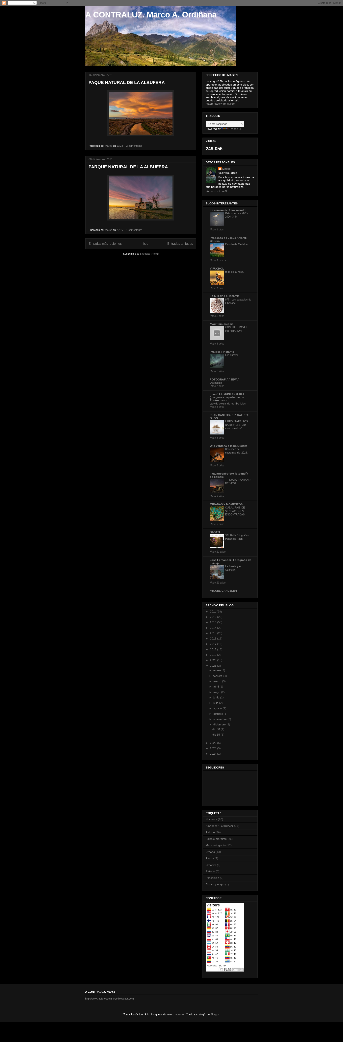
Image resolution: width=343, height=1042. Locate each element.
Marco (226, 168)
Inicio (144, 243)
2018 (213, 649)
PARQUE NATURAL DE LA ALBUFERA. (129, 166)
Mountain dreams (221, 324)
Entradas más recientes (105, 243)
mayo (217, 692)
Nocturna (211, 819)
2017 (213, 643)
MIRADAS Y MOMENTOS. (226, 504)
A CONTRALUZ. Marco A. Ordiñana (151, 14)
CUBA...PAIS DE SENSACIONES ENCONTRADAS (235, 511)
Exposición (212, 877)
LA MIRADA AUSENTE (224, 296)
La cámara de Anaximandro (228, 210)
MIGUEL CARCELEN (223, 590)
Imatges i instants (222, 351)
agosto (218, 708)
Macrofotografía (216, 845)
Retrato (210, 871)
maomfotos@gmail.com (220, 103)
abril (216, 686)
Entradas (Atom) (149, 253)
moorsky (179, 1014)
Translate (235, 128)
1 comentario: (134, 229)
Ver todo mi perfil (216, 191)
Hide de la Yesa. (234, 271)
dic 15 (216, 734)
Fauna (210, 858)
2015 (213, 633)
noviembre (220, 719)
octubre (218, 713)
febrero (218, 675)
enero (217, 670)
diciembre (219, 724)
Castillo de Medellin (236, 244)
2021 (213, 665)
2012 (213, 616)
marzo (217, 681)
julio (216, 702)
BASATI (215, 532)
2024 (213, 753)
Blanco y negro (215, 884)
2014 (213, 627)
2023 (213, 748)
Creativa (211, 865)
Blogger (214, 1014)
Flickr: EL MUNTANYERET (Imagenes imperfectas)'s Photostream (227, 397)
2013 (213, 622)
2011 (213, 611)
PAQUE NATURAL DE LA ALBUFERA (127, 82)
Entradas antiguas (180, 243)
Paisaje (210, 832)
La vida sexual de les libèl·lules (228, 403)
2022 (213, 742)
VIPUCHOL (217, 268)
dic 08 (216, 729)
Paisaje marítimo (216, 838)
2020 (213, 660)
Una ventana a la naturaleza (228, 445)
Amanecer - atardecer (219, 825)
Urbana (210, 851)
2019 (213, 654)
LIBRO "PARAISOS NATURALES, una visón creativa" (236, 425)
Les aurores (232, 354)
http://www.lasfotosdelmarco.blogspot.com (109, 998)
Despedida (216, 382)
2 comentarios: (135, 145)
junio (216, 697)
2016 (213, 638)
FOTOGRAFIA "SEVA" (224, 379)
